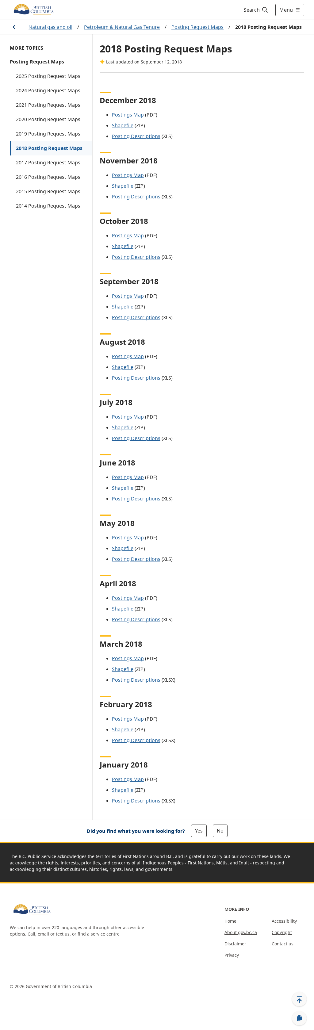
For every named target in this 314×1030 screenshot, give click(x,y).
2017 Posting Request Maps (48, 162)
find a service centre (99, 934)
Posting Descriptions (136, 136)
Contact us (282, 944)
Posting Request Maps (197, 27)
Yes (199, 830)
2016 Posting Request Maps (48, 177)
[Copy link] (299, 1018)
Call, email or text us (49, 934)
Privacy (231, 955)
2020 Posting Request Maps (48, 119)
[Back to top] (299, 999)
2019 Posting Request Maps (48, 133)
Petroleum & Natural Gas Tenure (122, 27)
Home (230, 921)
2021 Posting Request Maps (48, 104)
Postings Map (128, 114)
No (220, 830)
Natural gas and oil (50, 27)
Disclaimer (235, 944)
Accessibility (284, 921)
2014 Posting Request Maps (48, 205)
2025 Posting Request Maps (48, 76)
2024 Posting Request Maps (48, 90)
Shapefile (122, 125)
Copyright (282, 932)
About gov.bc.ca (240, 932)
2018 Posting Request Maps (49, 148)
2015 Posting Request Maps (48, 191)
